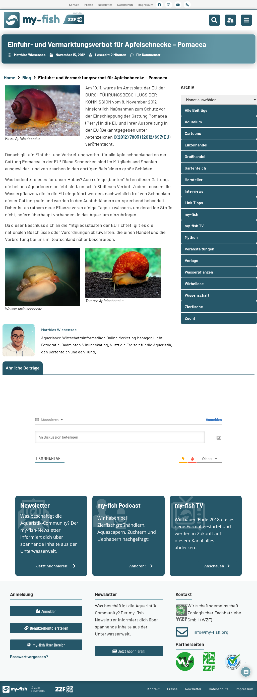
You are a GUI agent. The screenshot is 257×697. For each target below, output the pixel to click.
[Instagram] (168, 4)
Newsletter (105, 5)
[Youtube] (177, 4)
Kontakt (74, 5)
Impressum (145, 5)
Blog (26, 77)
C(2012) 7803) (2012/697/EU (141, 137)
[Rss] (187, 4)
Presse (88, 5)
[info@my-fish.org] (182, 632)
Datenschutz (125, 5)
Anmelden (213, 419)
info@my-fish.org (211, 632)
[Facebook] (159, 4)
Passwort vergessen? (29, 656)
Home (9, 77)
